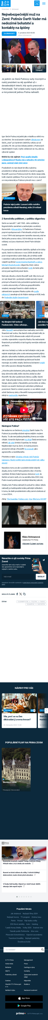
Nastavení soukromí (30, 990)
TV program (25, 917)
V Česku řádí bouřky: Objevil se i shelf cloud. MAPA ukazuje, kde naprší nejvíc (21, 885)
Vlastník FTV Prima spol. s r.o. (13, 985)
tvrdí (30, 268)
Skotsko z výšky (10, 782)
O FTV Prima (9, 960)
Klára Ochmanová (24, 35)
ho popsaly (29, 449)
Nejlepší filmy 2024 (30, 914)
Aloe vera (34, 931)
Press (26, 964)
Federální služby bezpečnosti (16, 297)
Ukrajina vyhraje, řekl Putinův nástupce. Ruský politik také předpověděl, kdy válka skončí (23, 460)
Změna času (36, 917)
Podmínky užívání (11, 974)
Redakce (27, 984)
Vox (30, 499)
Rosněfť (9, 330)
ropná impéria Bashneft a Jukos (29, 262)
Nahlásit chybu (10, 990)
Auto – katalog (32, 924)
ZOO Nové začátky (17, 924)
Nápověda (27, 980)
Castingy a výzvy (29, 967)
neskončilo (13, 395)
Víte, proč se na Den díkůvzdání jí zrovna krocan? (17, 718)
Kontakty (27, 971)
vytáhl (42, 362)
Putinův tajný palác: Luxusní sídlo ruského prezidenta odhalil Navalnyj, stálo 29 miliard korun (22, 207)
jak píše (11, 442)
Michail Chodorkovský (11, 265)
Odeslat (41, 577)
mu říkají (28, 439)
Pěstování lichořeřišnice (15, 935)
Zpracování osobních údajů (31, 976)
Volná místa (9, 964)
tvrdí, (37, 474)
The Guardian (12, 499)
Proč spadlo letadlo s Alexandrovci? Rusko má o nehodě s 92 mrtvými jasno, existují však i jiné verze (23, 160)
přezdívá (25, 430)
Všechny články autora (32, 544)
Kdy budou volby (30, 921)
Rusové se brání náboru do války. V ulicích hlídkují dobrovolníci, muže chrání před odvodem (21, 874)
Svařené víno (38, 928)
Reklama (8, 967)
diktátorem (36, 139)
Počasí (20, 921)
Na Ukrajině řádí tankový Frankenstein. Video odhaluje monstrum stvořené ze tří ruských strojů (16, 323)
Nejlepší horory (13, 917)
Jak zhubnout (16, 914)
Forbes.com (23, 499)
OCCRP (43, 499)
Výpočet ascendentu (34, 935)
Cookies (8, 980)
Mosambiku (17, 229)
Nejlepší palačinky (32, 938)
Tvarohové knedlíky (16, 938)
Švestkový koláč (24, 942)
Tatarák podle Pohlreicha (19, 931)
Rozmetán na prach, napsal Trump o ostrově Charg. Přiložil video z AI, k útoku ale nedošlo (22, 862)
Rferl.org (36, 499)
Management (28, 960)
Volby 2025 (27, 928)
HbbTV (7, 971)
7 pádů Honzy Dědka (13, 928)
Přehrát (8, 779)
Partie (13, 921)
